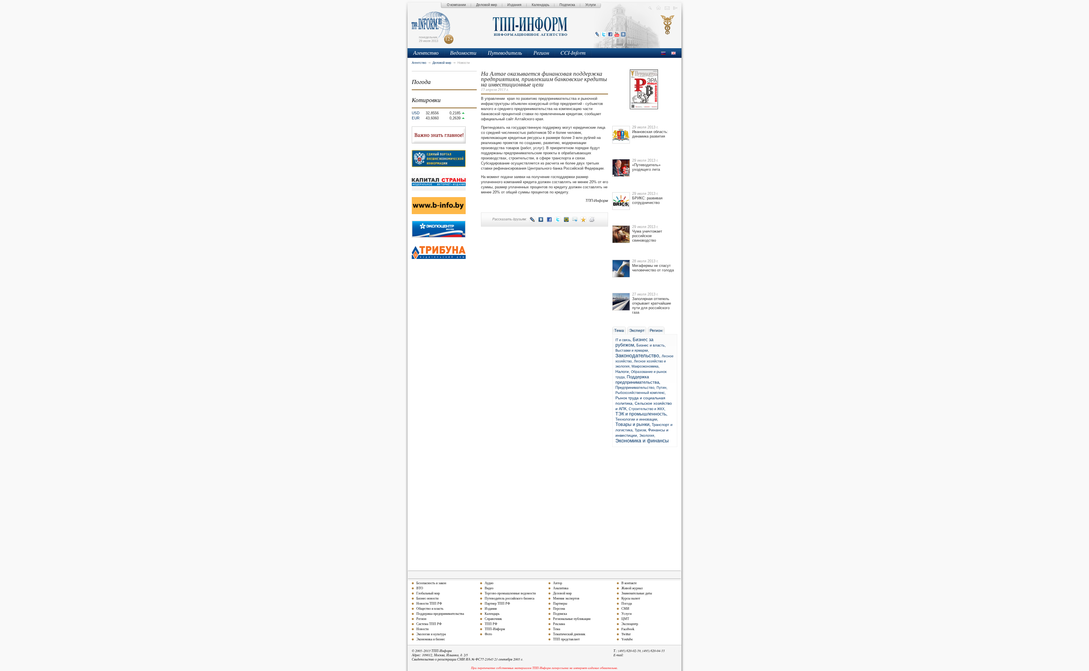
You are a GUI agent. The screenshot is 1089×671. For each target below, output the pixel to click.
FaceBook (610, 34)
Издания (514, 5)
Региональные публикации (571, 618)
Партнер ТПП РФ (497, 603)
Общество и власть (429, 608)
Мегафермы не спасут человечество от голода (653, 267)
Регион (541, 52)
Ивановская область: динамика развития (650, 134)
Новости (422, 628)
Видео (489, 588)
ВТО (419, 588)
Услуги (590, 5)
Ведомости (463, 52)
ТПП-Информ (495, 628)
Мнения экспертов (566, 598)
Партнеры (560, 603)
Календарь (540, 5)
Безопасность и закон (431, 583)
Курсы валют (630, 598)
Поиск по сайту (650, 8)
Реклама (559, 623)
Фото (488, 634)
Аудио (489, 583)
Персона (559, 608)
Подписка (567, 5)
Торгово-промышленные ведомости (510, 593)
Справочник (493, 618)
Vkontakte (623, 34)
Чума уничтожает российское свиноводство (647, 235)
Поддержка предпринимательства (440, 613)
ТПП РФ (491, 623)
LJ (597, 34)
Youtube (627, 639)
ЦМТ (625, 618)
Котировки (426, 100)
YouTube (617, 34)
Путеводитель (505, 52)
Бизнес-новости (427, 598)
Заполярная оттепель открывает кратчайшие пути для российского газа (651, 306)
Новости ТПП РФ (429, 603)
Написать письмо (667, 8)
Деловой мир (486, 5)
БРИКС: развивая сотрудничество (647, 200)
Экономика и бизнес (430, 639)
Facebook (627, 628)
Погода (421, 82)
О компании (456, 5)
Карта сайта (675, 8)
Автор (557, 583)
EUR (415, 118)
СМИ (625, 608)
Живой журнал (632, 588)
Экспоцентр (629, 623)
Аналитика (560, 588)
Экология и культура (431, 634)
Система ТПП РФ (429, 623)
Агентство (426, 52)
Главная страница (658, 8)
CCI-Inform (573, 52)
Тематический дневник (569, 634)
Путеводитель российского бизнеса (509, 598)
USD (415, 113)
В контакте (629, 583)
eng (673, 53)
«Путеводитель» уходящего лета (646, 167)
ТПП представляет (566, 639)
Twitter (604, 34)
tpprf (668, 30)
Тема (556, 628)
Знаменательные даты (636, 593)
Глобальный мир (428, 593)
